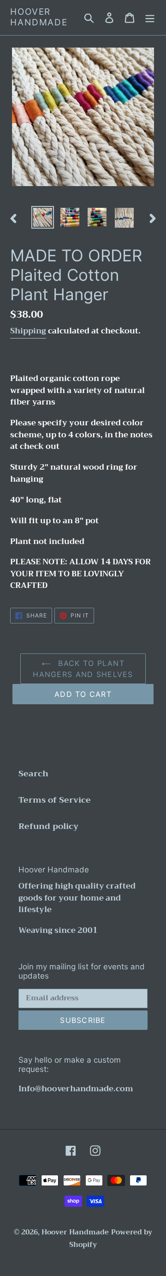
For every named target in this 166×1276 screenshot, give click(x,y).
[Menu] (150, 17)
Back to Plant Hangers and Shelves (83, 669)
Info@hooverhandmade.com (75, 1088)
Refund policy (48, 826)
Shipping (28, 331)
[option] (42, 217)
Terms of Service (54, 799)
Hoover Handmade (39, 17)
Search (33, 773)
